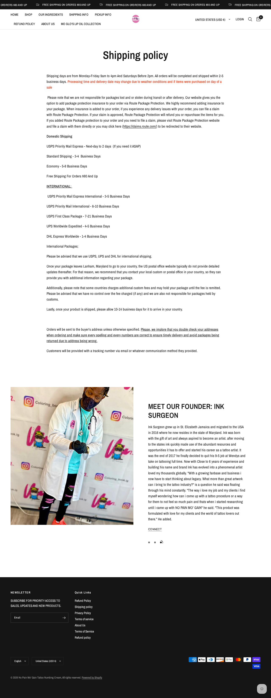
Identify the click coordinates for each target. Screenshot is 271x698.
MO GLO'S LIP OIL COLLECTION (81, 24)
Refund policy (83, 637)
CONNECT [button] (155, 529)
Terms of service (84, 619)
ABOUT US (48, 24)
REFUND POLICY (24, 24)
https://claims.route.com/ (139, 126)
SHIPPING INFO (78, 14)
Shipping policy (84, 607)
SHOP (28, 14)
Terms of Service (84, 631)
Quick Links (83, 592)
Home (14, 14)
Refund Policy (83, 600)
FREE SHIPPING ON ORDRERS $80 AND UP (114, 4)
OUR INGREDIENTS (51, 14)
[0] (257, 19)
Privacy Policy (83, 613)
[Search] (250, 19)
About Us (80, 625)
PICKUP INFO (103, 14)
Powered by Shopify (92, 677)
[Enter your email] (64, 618)
